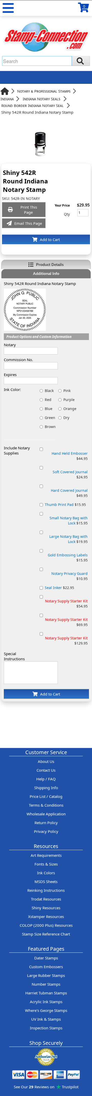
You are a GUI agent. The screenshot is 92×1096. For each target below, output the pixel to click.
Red (48, 399)
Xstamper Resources (46, 916)
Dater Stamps (46, 957)
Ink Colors (46, 872)
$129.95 (66, 641)
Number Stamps (46, 984)
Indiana (7, 98)
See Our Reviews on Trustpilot (46, 1086)
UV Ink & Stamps (46, 1019)
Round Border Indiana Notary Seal (32, 105)
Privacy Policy (46, 831)
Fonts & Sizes (46, 864)
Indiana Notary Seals (41, 98)
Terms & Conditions (46, 805)
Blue (48, 408)
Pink (67, 390)
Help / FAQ (46, 778)
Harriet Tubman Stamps (46, 992)
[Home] (5, 91)
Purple (69, 399)
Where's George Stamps (46, 1010)
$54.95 (66, 604)
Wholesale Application (46, 813)
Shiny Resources (46, 907)
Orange (69, 408)
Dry (66, 417)
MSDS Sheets (45, 881)
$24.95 (70, 474)
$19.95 (68, 539)
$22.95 (59, 587)
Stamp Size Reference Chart (46, 934)
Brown (50, 426)
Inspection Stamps (46, 1027)
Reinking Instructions (46, 890)
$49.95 (69, 493)
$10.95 (69, 576)
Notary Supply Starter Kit (66, 601)
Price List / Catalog (46, 796)
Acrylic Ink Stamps (46, 1001)
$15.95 (65, 504)
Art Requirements (46, 855)
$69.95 (66, 622)
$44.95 (70, 456)
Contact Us (46, 770)
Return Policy (46, 822)
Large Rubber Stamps (46, 975)
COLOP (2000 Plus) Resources (46, 925)
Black (49, 390)
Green (50, 417)
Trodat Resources (46, 899)
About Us (46, 761)
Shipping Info (46, 787)
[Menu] (8, 8)
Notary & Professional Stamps (44, 91)
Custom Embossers (46, 966)
